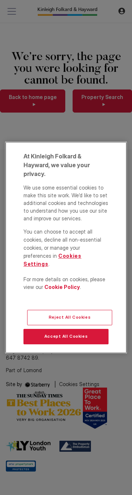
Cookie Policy (62, 287)
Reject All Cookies (70, 317)
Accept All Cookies (66, 336)
